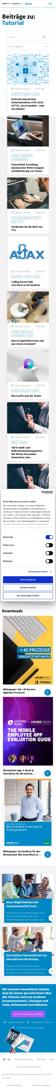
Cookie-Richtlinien (14, 1085)
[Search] (44, 37)
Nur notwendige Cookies (28, 595)
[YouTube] (4, 1059)
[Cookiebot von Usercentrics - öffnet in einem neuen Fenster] (41, 492)
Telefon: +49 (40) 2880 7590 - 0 (28, 1067)
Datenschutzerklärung (23, 1059)
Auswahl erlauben (28, 587)
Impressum (41, 1059)
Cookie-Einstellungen (41, 1085)
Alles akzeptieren (28, 580)
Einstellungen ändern (38, 571)
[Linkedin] (9, 1059)
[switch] (49, 545)
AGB (51, 1059)
